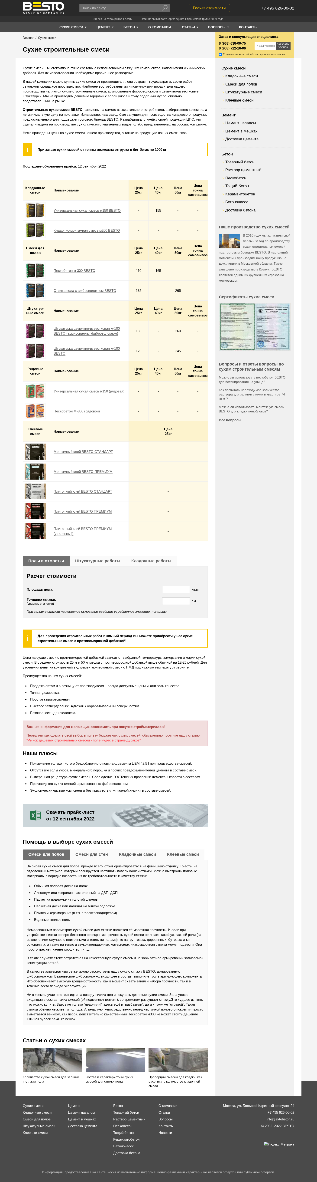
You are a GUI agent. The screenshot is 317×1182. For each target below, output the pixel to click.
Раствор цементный (243, 170)
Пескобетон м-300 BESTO (74, 271)
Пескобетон (235, 178)
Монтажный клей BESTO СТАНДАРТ (83, 452)
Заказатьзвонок (283, 46)
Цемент (228, 115)
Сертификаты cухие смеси (246, 297)
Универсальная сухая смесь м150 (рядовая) (89, 391)
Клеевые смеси (239, 100)
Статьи (164, 1112)
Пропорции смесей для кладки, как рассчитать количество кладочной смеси (175, 1081)
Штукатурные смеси (243, 92)
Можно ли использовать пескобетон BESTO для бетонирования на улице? (252, 380)
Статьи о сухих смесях (54, 1040)
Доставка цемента (242, 139)
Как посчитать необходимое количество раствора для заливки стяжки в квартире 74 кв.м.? (252, 394)
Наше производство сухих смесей (254, 227)
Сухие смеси (233, 68)
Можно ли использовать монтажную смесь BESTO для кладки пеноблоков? (251, 409)
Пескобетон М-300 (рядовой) (77, 411)
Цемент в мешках (241, 131)
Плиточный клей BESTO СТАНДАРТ (83, 491)
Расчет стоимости (209, 8)
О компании (167, 1106)
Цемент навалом (240, 123)
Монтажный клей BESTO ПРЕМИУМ (83, 472)
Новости (165, 1133)
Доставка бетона (240, 210)
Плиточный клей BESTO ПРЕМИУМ (83, 511)
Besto (43, 8)
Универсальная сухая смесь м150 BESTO (87, 210)
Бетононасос (236, 202)
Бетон (227, 154)
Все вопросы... (231, 420)
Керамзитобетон (240, 194)
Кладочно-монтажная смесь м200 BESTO (87, 230)
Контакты (166, 1126)
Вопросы (165, 1119)
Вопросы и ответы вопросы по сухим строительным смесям (251, 367)
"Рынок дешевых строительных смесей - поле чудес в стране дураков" (83, 740)
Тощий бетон (237, 186)
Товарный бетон (239, 162)
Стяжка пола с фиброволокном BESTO (85, 291)
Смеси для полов (241, 84)
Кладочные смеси (241, 76)
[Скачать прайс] (115, 815)
